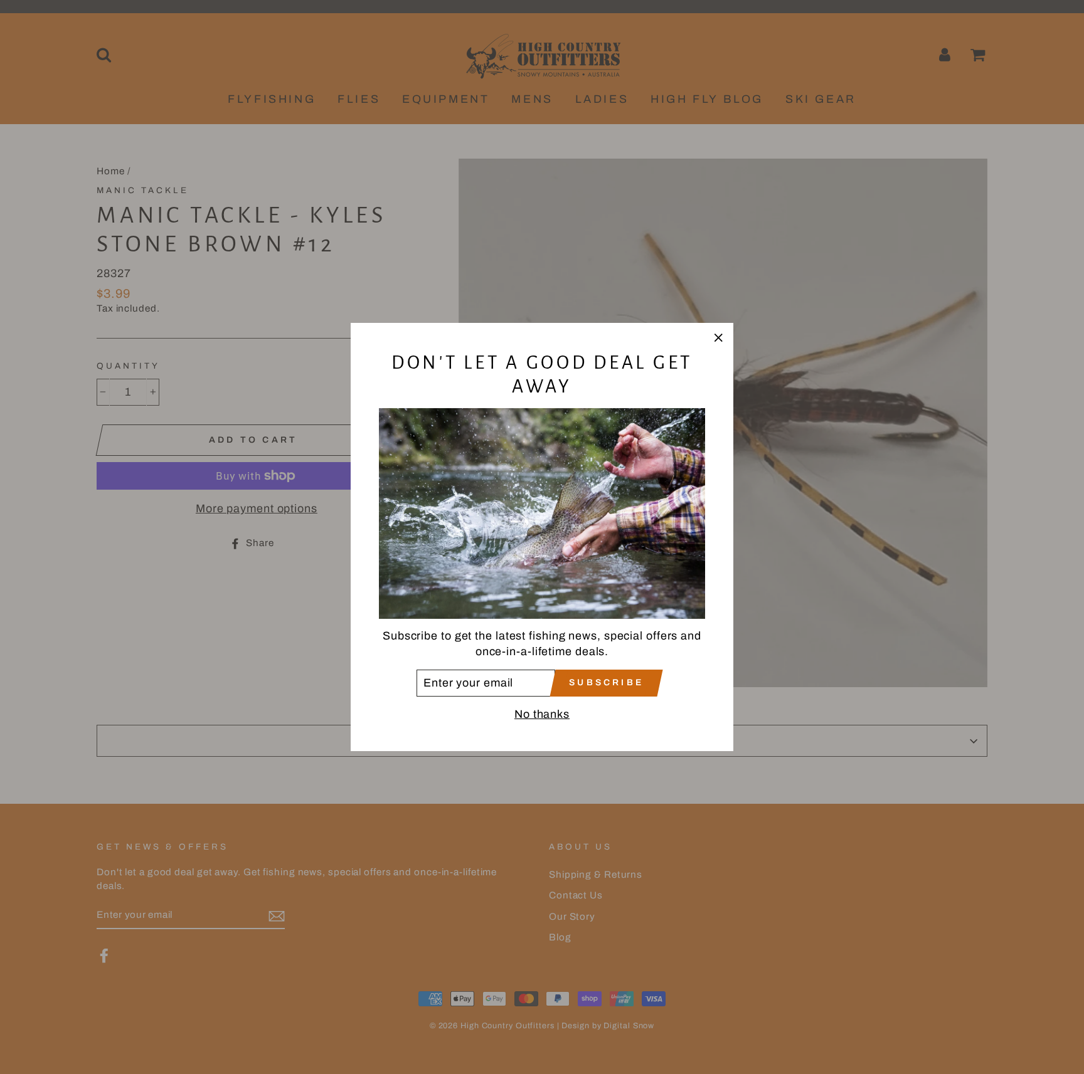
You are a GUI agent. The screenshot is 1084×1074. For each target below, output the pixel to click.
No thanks (542, 714)
